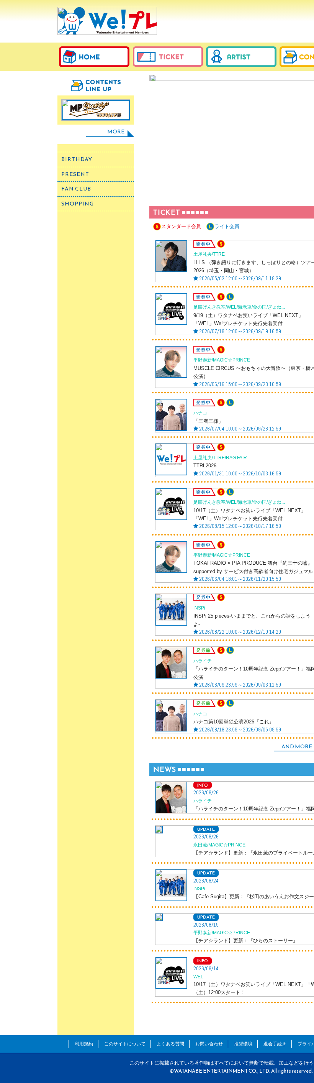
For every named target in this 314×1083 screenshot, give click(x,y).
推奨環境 (243, 1043)
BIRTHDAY (76, 159)
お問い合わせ (209, 1043)
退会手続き (274, 1043)
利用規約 (84, 1043)
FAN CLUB (76, 189)
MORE (115, 132)
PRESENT (75, 174)
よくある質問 (170, 1043)
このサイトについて (125, 1043)
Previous (160, 130)
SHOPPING (77, 204)
